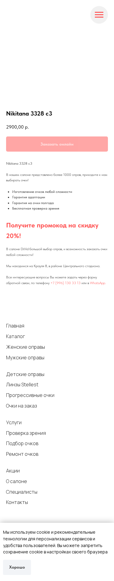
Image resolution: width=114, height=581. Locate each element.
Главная (15, 325)
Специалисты (21, 492)
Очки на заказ (21, 405)
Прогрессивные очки (30, 395)
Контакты (17, 502)
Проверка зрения (26, 433)
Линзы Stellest (22, 384)
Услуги (14, 422)
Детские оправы (25, 374)
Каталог (15, 336)
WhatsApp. (98, 283)
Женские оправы (25, 347)
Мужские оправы (25, 357)
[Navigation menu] (99, 15)
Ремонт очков (22, 454)
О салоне (16, 481)
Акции (13, 470)
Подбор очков (22, 443)
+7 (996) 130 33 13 (65, 283)
